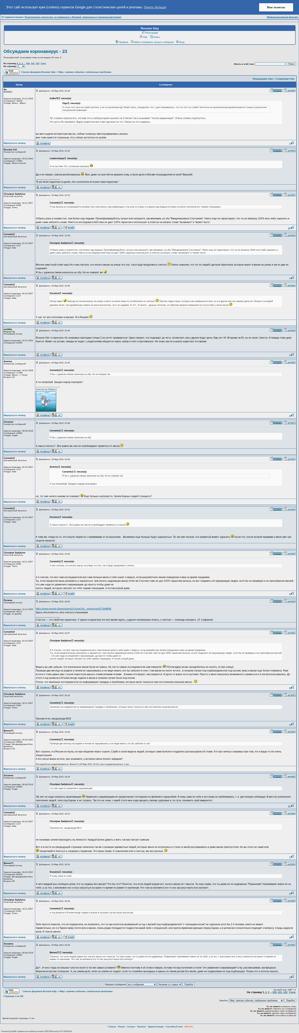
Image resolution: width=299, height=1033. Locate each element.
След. (43, 63)
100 (28, 63)
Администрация (156, 1026)
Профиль (123, 42)
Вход (181, 42)
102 (37, 63)
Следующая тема (285, 79)
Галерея (131, 1026)
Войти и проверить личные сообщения (154, 42)
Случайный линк (174, 1026)
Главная (112, 1026)
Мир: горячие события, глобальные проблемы (85, 72)
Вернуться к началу (15, 143)
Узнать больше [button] (155, 7)
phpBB (13, 1031)
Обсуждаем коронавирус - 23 (35, 51)
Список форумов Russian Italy (38, 72)
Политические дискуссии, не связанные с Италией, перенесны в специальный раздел (73, 17)
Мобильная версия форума (282, 17)
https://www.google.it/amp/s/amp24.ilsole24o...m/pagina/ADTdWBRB (73, 608)
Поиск (156, 37)
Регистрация (151, 33)
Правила (141, 1026)
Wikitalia (188, 1026)
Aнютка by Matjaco (46, 389)
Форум (121, 1026)
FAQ (145, 37)
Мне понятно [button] (276, 7)
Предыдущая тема (263, 79)
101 (33, 63)
